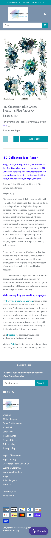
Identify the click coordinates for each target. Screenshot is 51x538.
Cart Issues (8, 431)
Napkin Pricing (9, 459)
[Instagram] (8, 391)
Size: (5, 130)
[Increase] (16, 139)
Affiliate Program (10, 419)
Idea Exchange (9, 435)
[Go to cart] (45, 14)
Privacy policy (9, 448)
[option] (25, 68)
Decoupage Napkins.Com (28, 527)
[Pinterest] (13, 391)
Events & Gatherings (12, 468)
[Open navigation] (4, 14)
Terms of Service (10, 440)
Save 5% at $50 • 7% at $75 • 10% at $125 (25, 2)
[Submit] (45, 25)
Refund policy (9, 444)
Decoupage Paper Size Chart (16, 463)
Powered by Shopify (11, 530)
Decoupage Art (9, 491)
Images (6, 476)
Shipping (7, 415)
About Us (7, 484)
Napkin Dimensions (12, 455)
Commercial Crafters (12, 472)
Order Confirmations (12, 423)
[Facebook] (4, 391)
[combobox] (22, 25)
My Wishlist (8, 427)
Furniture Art (8, 495)
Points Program (10, 480)
